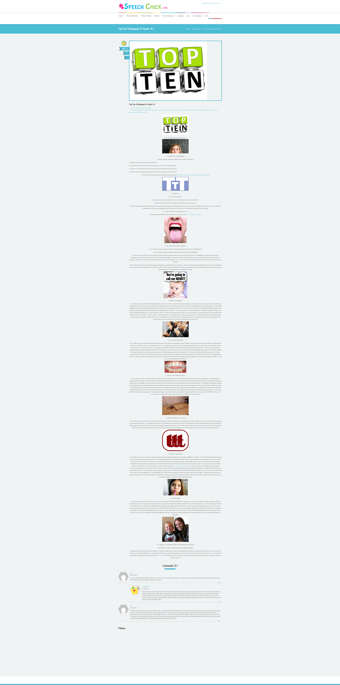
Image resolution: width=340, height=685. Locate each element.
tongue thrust (138, 112)
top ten (144, 112)
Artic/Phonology (168, 16)
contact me (161, 555)
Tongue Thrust (146, 16)
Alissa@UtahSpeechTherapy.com (211, 3)
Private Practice (132, 16)
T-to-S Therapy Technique (193, 214)
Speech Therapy (196, 29)
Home (187, 29)
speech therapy (194, 110)
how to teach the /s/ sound (174, 110)
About (121, 16)
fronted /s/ (155, 110)
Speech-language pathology (206, 110)
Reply (219, 582)
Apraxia (156, 16)
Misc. (188, 16)
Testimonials (197, 16)
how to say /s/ (162, 110)
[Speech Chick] (143, 6)
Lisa (131, 573)
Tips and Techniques (146, 108)
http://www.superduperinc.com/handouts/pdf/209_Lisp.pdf (193, 175)
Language (180, 16)
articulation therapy (136, 110)
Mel (131, 606)
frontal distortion (146, 110)
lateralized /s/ (185, 110)
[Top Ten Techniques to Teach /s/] (128, 57)
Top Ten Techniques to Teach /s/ (142, 104)
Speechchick (145, 586)
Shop (206, 16)
